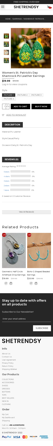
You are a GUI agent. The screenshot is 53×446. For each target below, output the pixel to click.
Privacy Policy (7, 363)
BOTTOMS (6, 392)
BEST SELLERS (8, 398)
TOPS (4, 395)
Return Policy (7, 366)
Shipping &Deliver (9, 369)
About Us (6, 353)
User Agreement (9, 360)
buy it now (41, 106)
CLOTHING (6, 404)
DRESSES (6, 389)
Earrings (17, 19)
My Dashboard (8, 417)
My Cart (5, 414)
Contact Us (7, 357)
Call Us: (13, 425)
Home (8, 19)
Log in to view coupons (14, 84)
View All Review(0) (26, 212)
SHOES (5, 385)
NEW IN (5, 401)
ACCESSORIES (8, 382)
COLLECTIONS (8, 379)
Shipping (6, 420)
